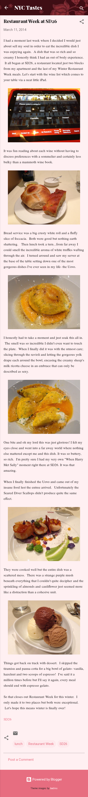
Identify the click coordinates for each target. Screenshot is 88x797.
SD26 (63, 744)
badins (54, 788)
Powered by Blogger (47, 779)
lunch (19, 744)
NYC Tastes (28, 7)
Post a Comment (21, 760)
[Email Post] (15, 735)
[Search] (81, 9)
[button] (81, 22)
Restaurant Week (41, 744)
